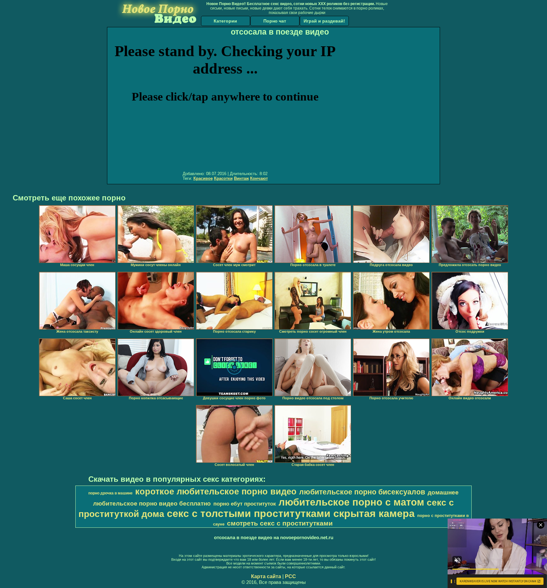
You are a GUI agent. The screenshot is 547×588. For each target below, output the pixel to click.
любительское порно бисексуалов (362, 492)
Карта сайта (266, 576)
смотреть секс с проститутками (280, 523)
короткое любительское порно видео (216, 491)
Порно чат (274, 20)
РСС (290, 576)
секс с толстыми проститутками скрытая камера (291, 513)
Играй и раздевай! (324, 20)
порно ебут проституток (244, 503)
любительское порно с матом (351, 502)
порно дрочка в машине (110, 493)
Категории (225, 20)
